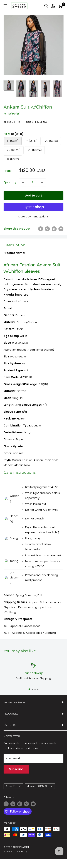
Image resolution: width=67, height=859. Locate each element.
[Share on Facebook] (40, 228)
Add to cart (33, 195)
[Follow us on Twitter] (12, 803)
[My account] (53, 6)
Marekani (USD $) (37, 786)
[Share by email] (60, 228)
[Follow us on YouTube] (33, 803)
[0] (60, 6)
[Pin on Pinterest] (47, 228)
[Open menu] (5, 5)
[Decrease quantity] (23, 182)
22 (23, 343)
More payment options (33, 216)
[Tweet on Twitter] (54, 228)
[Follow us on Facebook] (6, 803)
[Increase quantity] (42, 182)
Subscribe (16, 769)
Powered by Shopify (15, 851)
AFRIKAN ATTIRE (12, 122)
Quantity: (10, 182)
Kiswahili (10, 786)
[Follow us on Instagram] (19, 803)
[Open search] (46, 6)
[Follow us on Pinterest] (26, 803)
